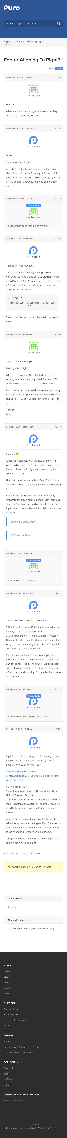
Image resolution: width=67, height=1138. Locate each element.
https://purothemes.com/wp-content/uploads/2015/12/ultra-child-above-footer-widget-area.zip (33, 776)
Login (6, 1025)
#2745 (58, 77)
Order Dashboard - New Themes (20, 1052)
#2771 (58, 593)
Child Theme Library (21, 535)
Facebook (8, 1068)
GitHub (7, 1084)
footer (59, 68)
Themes (8, 1041)
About (7, 982)
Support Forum (11, 1014)
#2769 (58, 427)
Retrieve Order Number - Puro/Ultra (21, 1047)
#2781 (58, 729)
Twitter (7, 1073)
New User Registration (15, 1020)
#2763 (58, 238)
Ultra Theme (19, 41)
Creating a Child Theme (23, 521)
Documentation (11, 1009)
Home (7, 971)
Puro (37, 1125)
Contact (7, 988)
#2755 (58, 199)
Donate (7, 993)
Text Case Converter (14, 1100)
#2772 (58, 689)
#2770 (58, 553)
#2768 (58, 334)
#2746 (58, 128)
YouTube (8, 1079)
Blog (6, 977)
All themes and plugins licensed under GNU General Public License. (33, 1128)
